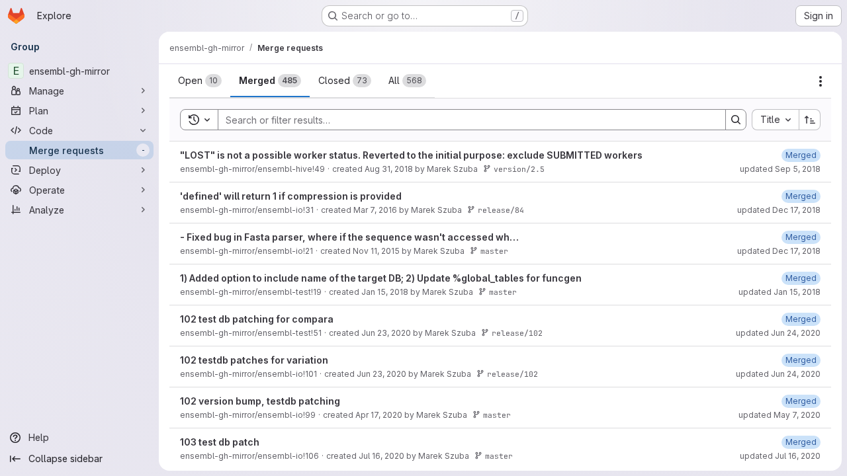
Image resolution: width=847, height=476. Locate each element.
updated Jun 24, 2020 (778, 333)
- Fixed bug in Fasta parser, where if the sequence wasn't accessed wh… (349, 237)
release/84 (501, 210)
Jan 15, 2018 (384, 292)
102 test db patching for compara (257, 319)
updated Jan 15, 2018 (779, 292)
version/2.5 (519, 169)
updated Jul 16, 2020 (780, 456)
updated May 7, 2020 (779, 415)
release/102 (517, 333)
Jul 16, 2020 (381, 456)
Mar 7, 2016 (375, 210)
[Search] (735, 119)
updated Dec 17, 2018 (779, 210)
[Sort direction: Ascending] (810, 119)
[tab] (199, 80)
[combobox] (775, 119)
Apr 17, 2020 (378, 415)
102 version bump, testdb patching (260, 401)
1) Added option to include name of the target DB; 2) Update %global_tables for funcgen (381, 278)
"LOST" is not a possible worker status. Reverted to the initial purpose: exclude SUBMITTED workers (411, 155)
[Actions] (820, 81)
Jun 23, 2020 (386, 333)
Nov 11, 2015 (376, 251)
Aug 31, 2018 (389, 169)
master (494, 251)
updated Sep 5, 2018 (780, 169)
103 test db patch (219, 442)
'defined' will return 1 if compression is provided (291, 196)
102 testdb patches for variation (254, 360)
